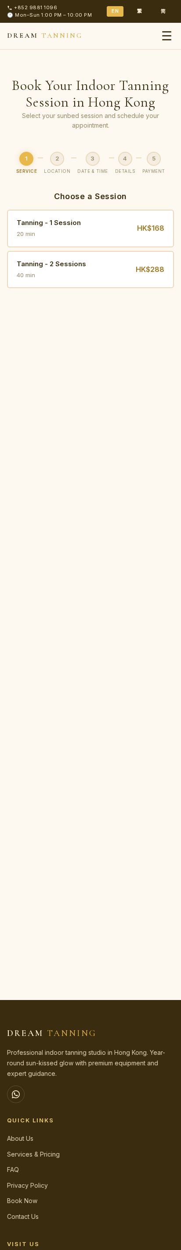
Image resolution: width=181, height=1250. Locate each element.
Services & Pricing (33, 1154)
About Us (20, 1138)
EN (115, 11)
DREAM (45, 35)
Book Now (22, 1200)
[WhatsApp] (16, 1094)
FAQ (13, 1169)
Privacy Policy (27, 1185)
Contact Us (23, 1216)
